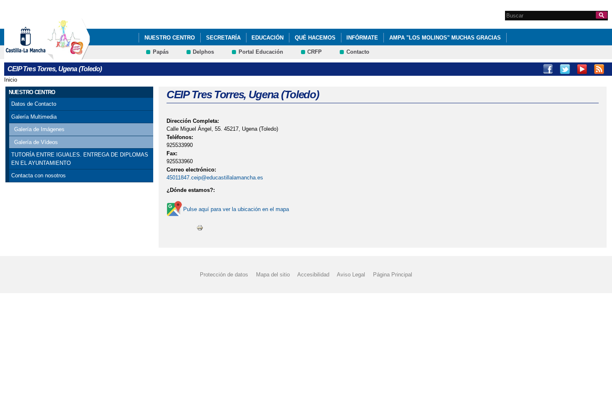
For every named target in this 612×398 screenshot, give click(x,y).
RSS (599, 69)
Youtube (582, 69)
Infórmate (362, 38)
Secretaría (223, 38)
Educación (267, 38)
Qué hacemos (315, 38)
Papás (161, 52)
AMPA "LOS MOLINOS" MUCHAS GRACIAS (445, 38)
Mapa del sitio (273, 274)
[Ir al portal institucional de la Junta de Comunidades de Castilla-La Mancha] (36, 55)
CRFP (314, 52)
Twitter (565, 69)
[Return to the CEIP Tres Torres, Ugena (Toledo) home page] (68, 55)
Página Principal (392, 274)
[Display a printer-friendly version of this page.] (200, 227)
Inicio (10, 80)
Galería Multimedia (34, 117)
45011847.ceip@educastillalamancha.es (215, 177)
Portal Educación (261, 52)
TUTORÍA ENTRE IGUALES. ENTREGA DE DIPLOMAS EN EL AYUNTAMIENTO (79, 159)
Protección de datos (224, 274)
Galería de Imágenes (39, 129)
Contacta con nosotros (38, 175)
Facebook (548, 69)
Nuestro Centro (169, 38)
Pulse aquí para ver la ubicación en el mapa (236, 209)
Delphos (203, 52)
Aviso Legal (351, 274)
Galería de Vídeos (36, 142)
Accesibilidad (313, 274)
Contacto (357, 52)
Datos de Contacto (33, 104)
